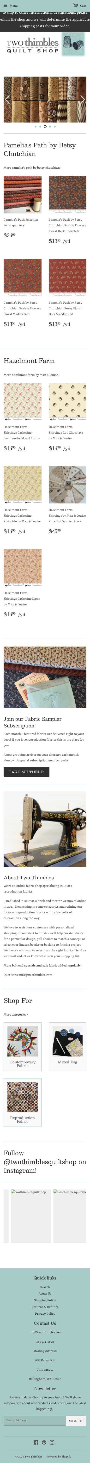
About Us (45, 1294)
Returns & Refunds (45, 1307)
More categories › (16, 1015)
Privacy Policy (45, 1314)
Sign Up (76, 1421)
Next (83, 100)
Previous (7, 100)
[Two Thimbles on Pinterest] (44, 1444)
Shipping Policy (45, 1301)
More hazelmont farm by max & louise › (32, 375)
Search (45, 1288)
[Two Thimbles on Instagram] (52, 1444)
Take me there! (26, 772)
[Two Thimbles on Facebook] (35, 1444)
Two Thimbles (33, 1457)
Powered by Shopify (59, 1457)
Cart (82, 6)
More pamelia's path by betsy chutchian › (33, 168)
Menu (14, 6)
